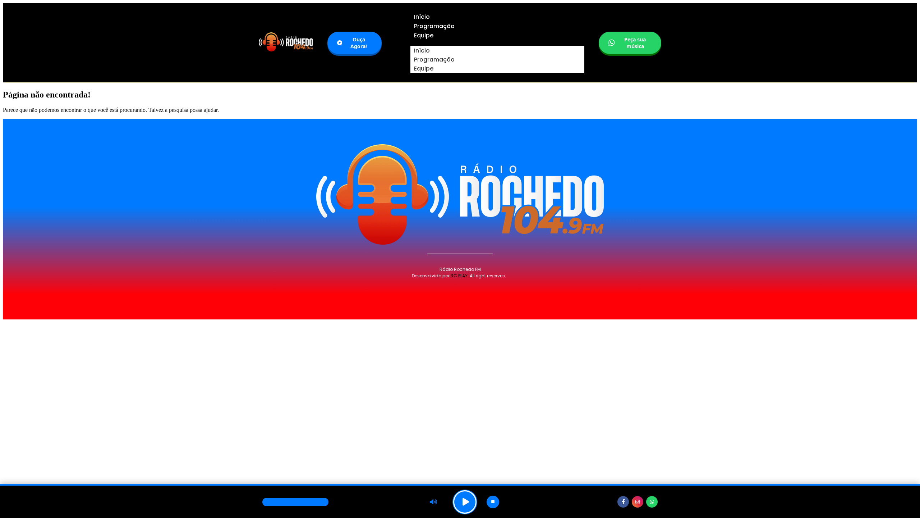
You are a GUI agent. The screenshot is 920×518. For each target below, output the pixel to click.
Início (422, 50)
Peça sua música (635, 43)
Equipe (423, 68)
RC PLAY (459, 276)
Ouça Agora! (358, 43)
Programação (434, 59)
